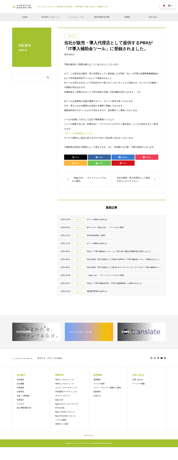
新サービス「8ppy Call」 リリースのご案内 (105, 227)
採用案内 (127, 17)
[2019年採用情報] (36, 340)
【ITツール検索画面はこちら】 (78, 133)
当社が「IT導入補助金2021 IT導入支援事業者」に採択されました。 (115, 283)
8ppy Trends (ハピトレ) (65, 412)
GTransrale (60, 408)
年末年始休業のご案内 (96, 235)
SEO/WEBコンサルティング (50, 17)
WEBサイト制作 (61, 424)
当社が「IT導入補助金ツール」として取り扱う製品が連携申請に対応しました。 (119, 251)
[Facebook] (158, 358)
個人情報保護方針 (24, 408)
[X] (155, 358)
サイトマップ (89, 435)
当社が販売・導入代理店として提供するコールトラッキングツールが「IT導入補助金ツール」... (124, 267)
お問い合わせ (153, 17)
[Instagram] (151, 358)
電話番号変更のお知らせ (97, 291)
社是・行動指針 (23, 396)
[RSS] (165, 358)
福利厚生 (97, 392)
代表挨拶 (20, 388)
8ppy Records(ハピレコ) (65, 416)
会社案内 (25, 17)
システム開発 (60, 420)
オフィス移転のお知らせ (97, 219)
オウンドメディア (62, 396)
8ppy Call (59, 400)
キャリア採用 (99, 384)
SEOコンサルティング (64, 380)
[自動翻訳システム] (142, 340)
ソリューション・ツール (76, 17)
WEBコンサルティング (64, 384)
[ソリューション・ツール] (89, 340)
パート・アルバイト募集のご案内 (107, 388)
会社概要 (20, 384)
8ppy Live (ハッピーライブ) (66, 404)
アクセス (20, 404)
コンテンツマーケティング (66, 388)
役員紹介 (20, 400)
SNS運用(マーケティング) (66, 392)
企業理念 (20, 392)
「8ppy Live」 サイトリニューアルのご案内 (105, 275)
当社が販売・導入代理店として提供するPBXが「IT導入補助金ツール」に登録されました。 (124, 259)
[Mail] (161, 358)
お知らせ (71, 36)
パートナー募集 (138, 384)
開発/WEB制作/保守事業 (101, 17)
